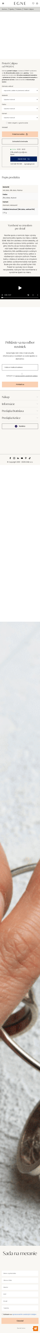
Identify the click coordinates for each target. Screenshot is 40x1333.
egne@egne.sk (29, 164)
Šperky (11, 9)
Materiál (4, 95)
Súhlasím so (19, 1314)
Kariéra (20, 426)
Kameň (4, 113)
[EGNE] (20, 3)
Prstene (18, 9)
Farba (4, 104)
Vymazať (5, 127)
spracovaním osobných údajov (26, 376)
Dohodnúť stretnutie (20, 141)
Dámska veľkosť (7, 86)
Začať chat (22, 159)
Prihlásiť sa (20, 384)
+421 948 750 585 (16, 164)
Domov (4, 9)
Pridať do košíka (18, 134)
